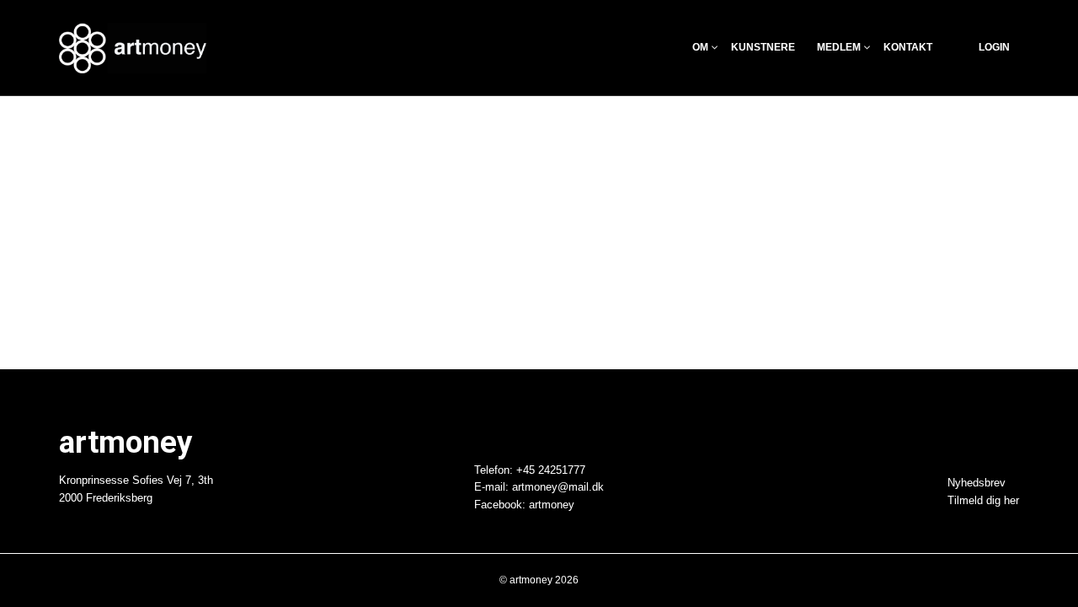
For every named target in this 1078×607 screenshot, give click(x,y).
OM (700, 47)
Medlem (839, 47)
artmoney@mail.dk (558, 487)
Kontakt (907, 47)
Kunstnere (763, 47)
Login (994, 47)
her (1011, 501)
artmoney (551, 505)
